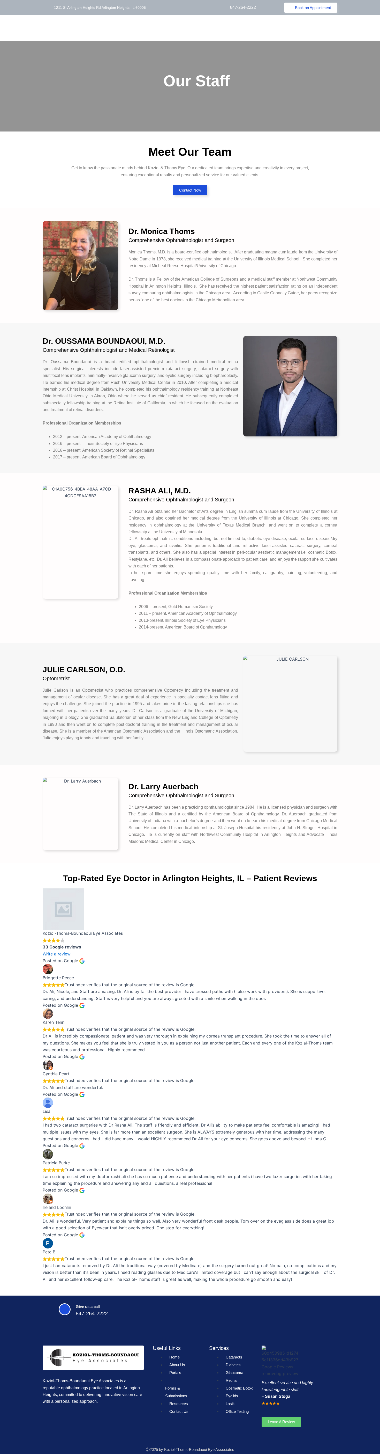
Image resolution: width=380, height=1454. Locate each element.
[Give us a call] (65, 1309)
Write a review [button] (57, 953)
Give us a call (88, 1306)
